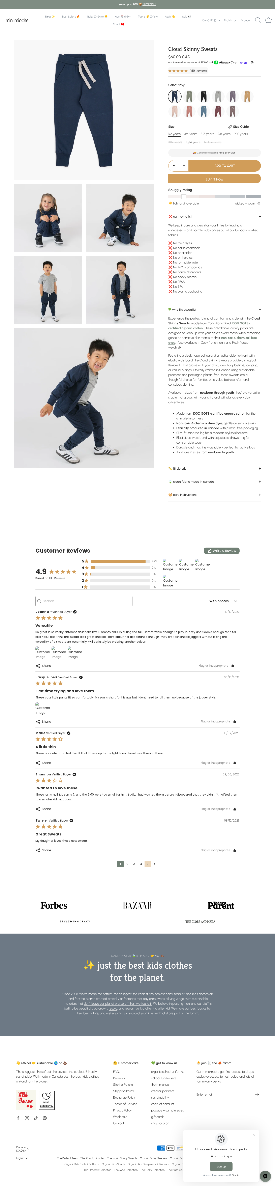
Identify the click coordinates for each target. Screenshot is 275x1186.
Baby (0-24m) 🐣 (97, 16)
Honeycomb (247, 96)
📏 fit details (177, 468)
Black (203, 96)
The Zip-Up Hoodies (92, 1158)
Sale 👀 (186, 16)
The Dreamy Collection (97, 1169)
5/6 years (207, 134)
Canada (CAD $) (21, 1149)
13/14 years (193, 142)
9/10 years (241, 134)
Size (208, 127)
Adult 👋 (170, 16)
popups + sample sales (167, 1110)
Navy (174, 96)
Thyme (189, 96)
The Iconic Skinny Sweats (122, 1158)
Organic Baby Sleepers (153, 1158)
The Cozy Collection (152, 1169)
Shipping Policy (123, 1091)
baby (169, 994)
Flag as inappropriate (213, 666)
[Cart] (268, 20)
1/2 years (174, 134)
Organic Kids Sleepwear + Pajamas (148, 1164)
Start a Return (123, 1084)
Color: (176, 85)
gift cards (157, 1117)
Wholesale (120, 1117)
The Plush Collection (179, 1169)
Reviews (119, 1078)
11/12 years (175, 142)
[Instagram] (27, 1118)
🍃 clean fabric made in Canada (191, 482)
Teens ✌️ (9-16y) (148, 16)
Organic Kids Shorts (113, 1164)
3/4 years (190, 134)
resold (113, 1008)
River (203, 111)
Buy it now (214, 179)
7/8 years (224, 134)
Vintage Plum (232, 96)
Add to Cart (224, 166)
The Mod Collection (126, 1169)
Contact (118, 1123)
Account (246, 20)
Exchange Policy (124, 1097)
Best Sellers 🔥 (71, 16)
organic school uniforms (167, 1072)
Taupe (232, 111)
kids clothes (200, 994)
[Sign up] (257, 1094)
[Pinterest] (45, 1118)
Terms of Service (125, 1104)
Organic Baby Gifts (181, 1158)
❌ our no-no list (180, 216)
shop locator (160, 1123)
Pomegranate (218, 111)
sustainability (160, 1097)
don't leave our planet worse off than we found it (118, 1003)
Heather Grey (218, 96)
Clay (189, 111)
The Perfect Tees (67, 1158)
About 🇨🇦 (118, 24)
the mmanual (160, 1084)
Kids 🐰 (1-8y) (122, 16)
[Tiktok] (36, 1118)
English (228, 20)
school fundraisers (163, 1078)
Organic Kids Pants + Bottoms (81, 1164)
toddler (179, 994)
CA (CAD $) (209, 20)
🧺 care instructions (182, 495)
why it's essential (183, 309)
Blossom (174, 111)
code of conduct (162, 1104)
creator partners (162, 1091)
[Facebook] (18, 1118)
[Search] (257, 20)
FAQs (116, 1072)
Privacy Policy (122, 1110)
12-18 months (212, 142)
